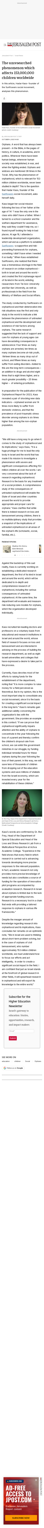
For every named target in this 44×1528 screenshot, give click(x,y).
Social (27, 1061)
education (6, 1061)
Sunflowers (7, 194)
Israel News (19, 55)
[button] (13, 1038)
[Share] (4, 98)
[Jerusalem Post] (24, 44)
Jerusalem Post (7, 55)
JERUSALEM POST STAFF (13, 136)
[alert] (21, 1500)
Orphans (38, 1061)
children (17, 1061)
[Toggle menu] (5, 44)
